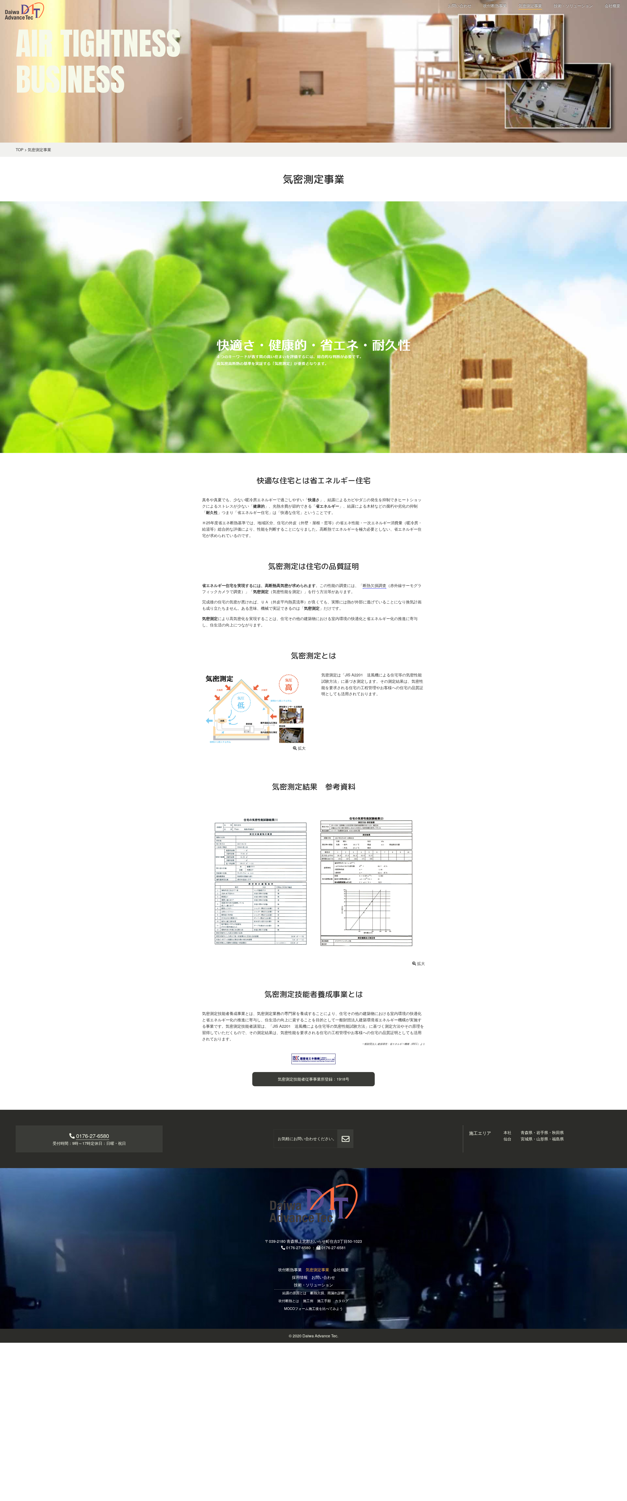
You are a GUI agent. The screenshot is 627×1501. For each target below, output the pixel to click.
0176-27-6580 (92, 1135)
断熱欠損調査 (374, 585)
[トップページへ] (313, 1203)
